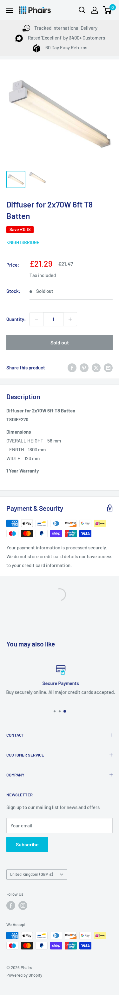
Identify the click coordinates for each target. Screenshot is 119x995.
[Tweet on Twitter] (96, 367)
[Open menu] (9, 10)
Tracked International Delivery (65, 28)
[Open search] (82, 10)
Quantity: (16, 319)
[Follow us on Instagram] (22, 905)
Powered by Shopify (24, 975)
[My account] (94, 10)
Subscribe (27, 844)
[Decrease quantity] (36, 319)
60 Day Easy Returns (65, 47)
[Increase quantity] (70, 319)
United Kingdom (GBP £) (31, 874)
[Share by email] (108, 367)
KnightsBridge (22, 242)
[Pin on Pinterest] (84, 367)
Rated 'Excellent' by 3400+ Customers (66, 37)
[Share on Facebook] (72, 367)
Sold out (59, 342)
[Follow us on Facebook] (10, 905)
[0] (107, 10)
